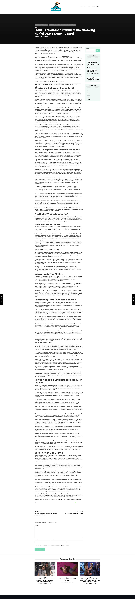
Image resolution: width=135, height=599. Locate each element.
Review (97, 6)
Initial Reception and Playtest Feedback (57, 83)
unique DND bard (62, 49)
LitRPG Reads (78, 499)
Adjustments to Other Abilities (60, 84)
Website (69, 539)
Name (36, 539)
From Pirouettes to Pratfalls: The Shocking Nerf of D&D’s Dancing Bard (53, 499)
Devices (93, 6)
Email (52, 539)
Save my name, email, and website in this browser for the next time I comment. (52, 545)
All (87, 90)
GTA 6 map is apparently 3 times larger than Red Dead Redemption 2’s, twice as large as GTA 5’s (67, 580)
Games (88, 6)
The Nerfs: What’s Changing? (72, 83)
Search (87, 48)
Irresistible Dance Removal (48, 84)
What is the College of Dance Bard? (42, 83)
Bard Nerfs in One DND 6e (64, 86)
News (85, 6)
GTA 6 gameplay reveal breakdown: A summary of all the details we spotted (90, 579)
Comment (37, 525)
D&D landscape (65, 56)
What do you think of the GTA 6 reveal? (45, 579)
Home (81, 6)
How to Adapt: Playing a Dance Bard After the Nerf (48, 86)
